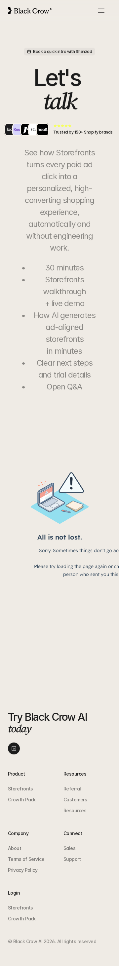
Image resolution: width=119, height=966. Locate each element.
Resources (74, 810)
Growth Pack (22, 799)
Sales (69, 848)
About (14, 848)
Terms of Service (26, 859)
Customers (75, 799)
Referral (72, 788)
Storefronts (20, 788)
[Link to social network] (14, 748)
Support (72, 859)
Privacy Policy (22, 870)
